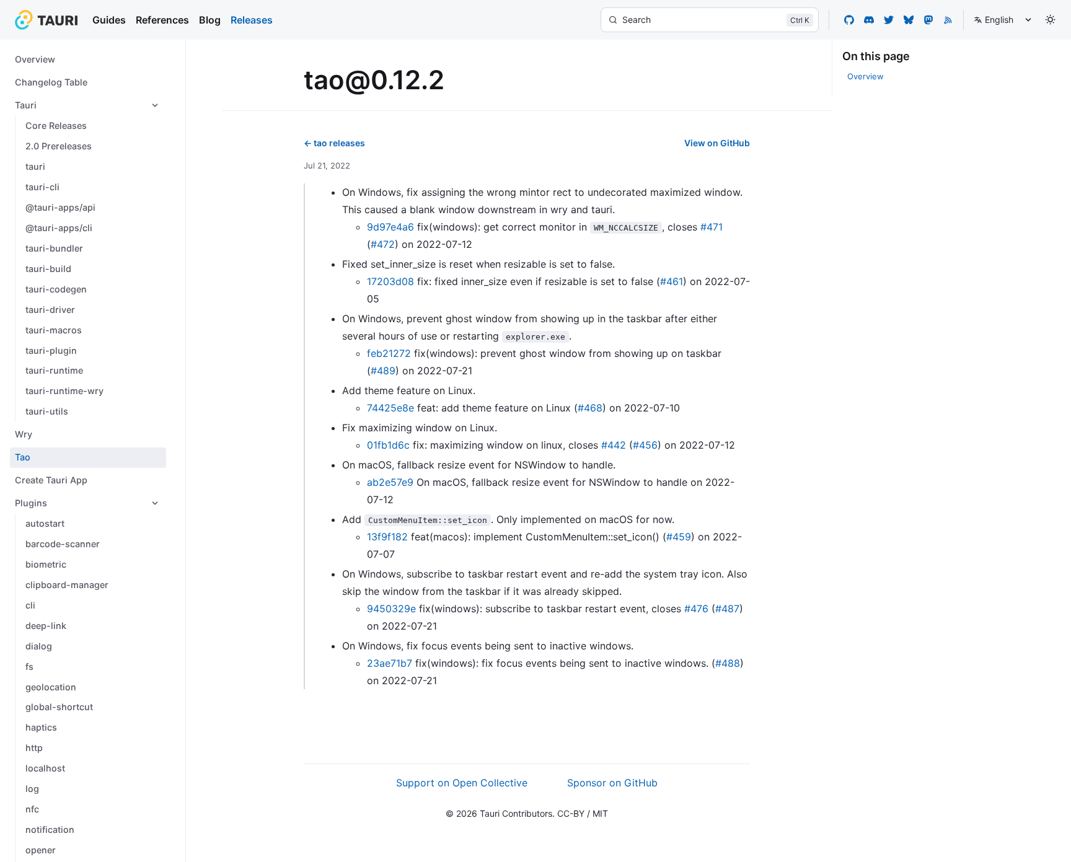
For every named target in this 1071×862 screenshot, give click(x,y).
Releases (252, 20)
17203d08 (390, 281)
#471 (711, 227)
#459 (678, 536)
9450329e (391, 608)
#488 (727, 663)
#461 (671, 281)
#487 (727, 608)
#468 (590, 408)
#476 (696, 608)
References (162, 20)
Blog (210, 20)
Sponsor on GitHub (612, 782)
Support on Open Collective (461, 782)
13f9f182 (387, 536)
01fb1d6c (388, 445)
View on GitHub (717, 143)
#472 (383, 244)
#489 (383, 370)
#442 (613, 445)
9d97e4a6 (390, 227)
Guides (109, 20)
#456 (645, 445)
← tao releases (334, 143)
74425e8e (390, 408)
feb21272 (389, 353)
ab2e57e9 (390, 482)
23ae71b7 (389, 663)
